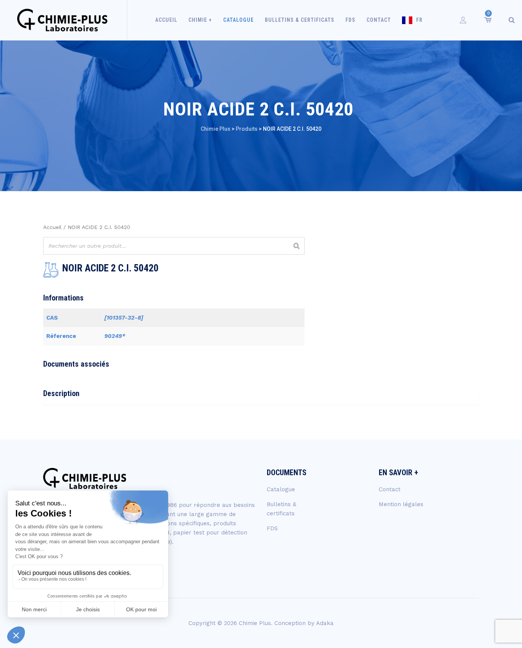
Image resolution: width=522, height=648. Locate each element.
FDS (350, 20)
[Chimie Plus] (62, 20)
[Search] (511, 20)
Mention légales (401, 504)
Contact (378, 20)
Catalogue (238, 20)
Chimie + (200, 20)
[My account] (463, 20)
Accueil (166, 20)
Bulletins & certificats (299, 20)
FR (419, 20)
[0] (487, 20)
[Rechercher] (296, 245)
